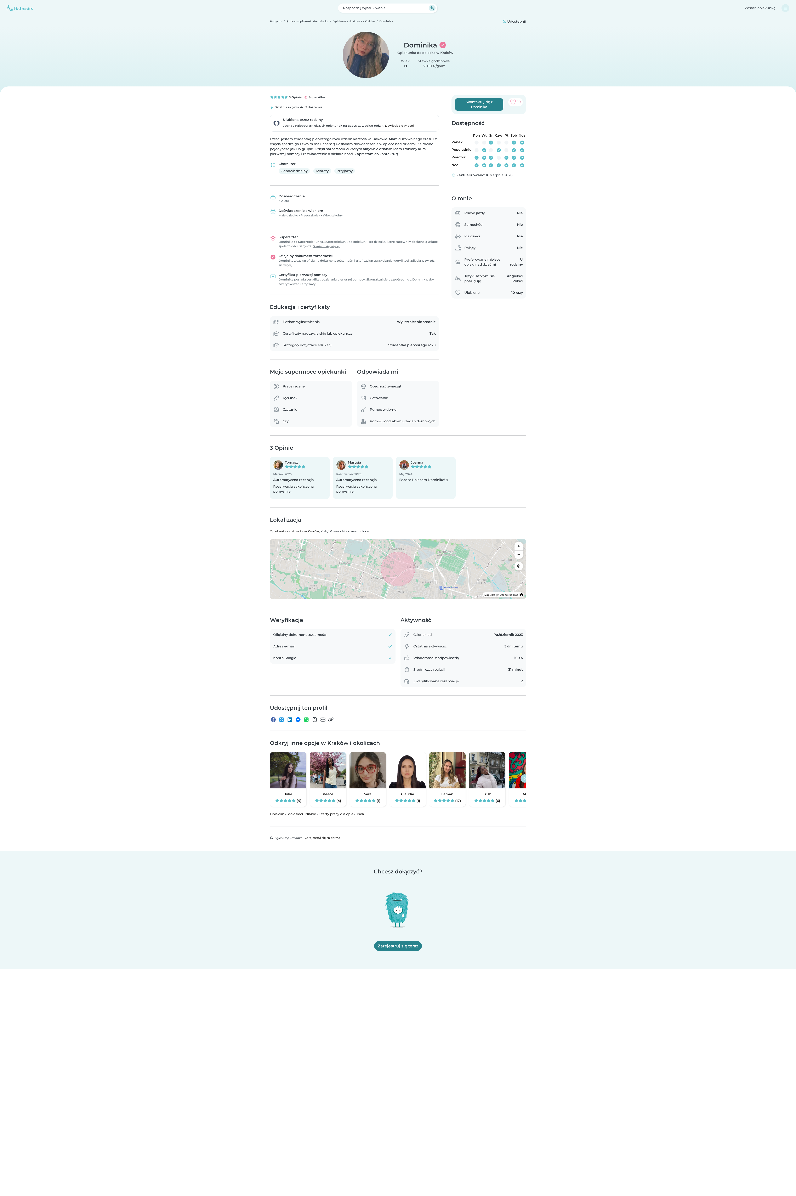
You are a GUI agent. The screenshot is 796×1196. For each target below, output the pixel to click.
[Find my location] (518, 566)
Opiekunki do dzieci (286, 814)
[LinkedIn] (289, 719)
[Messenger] (298, 719)
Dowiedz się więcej (399, 125)
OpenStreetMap (509, 595)
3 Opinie (295, 97)
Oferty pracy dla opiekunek (341, 814)
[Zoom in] (518, 546)
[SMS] (314, 719)
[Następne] (525, 778)
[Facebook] (273, 719)
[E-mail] (323, 719)
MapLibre (489, 595)
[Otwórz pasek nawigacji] (785, 8)
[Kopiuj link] (331, 719)
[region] (398, 569)
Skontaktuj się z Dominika (479, 104)
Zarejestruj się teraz (398, 945)
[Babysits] (20, 8)
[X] (281, 719)
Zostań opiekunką (760, 8)
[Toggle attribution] (521, 594)
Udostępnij (516, 21)
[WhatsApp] (306, 719)
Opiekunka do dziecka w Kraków (425, 53)
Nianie (310, 814)
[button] (300, 478)
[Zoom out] (518, 554)
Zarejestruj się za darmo (323, 838)
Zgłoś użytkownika (288, 838)
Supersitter (316, 97)
